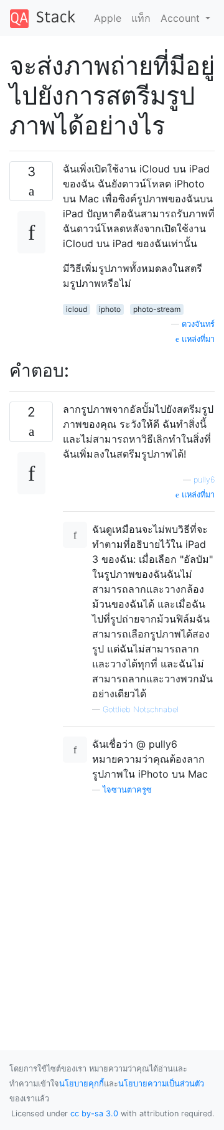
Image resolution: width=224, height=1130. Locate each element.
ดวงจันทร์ (198, 324)
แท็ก (141, 18)
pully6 (204, 479)
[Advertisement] (112, 908)
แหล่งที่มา (197, 339)
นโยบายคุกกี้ (81, 1083)
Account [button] (182, 18)
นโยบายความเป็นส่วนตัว (161, 1083)
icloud (76, 309)
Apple (107, 18)
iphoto (110, 309)
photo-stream (156, 309)
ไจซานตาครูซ (127, 789)
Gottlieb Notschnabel (141, 709)
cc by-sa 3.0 (94, 1113)
